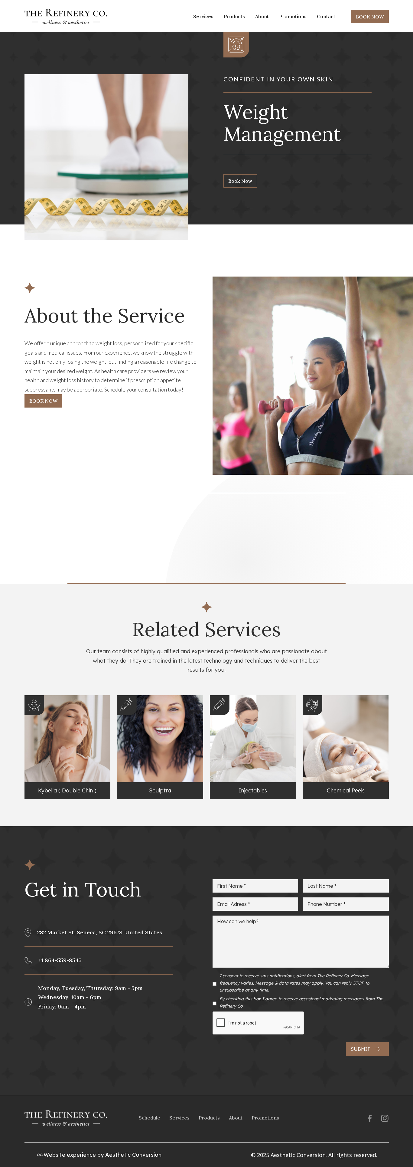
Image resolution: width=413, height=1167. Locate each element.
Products (234, 16)
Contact (326, 16)
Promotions (293, 16)
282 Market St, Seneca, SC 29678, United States (99, 932)
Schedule (149, 1118)
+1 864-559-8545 (60, 960)
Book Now (240, 181)
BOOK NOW (370, 17)
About (262, 16)
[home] (65, 16)
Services (203, 16)
